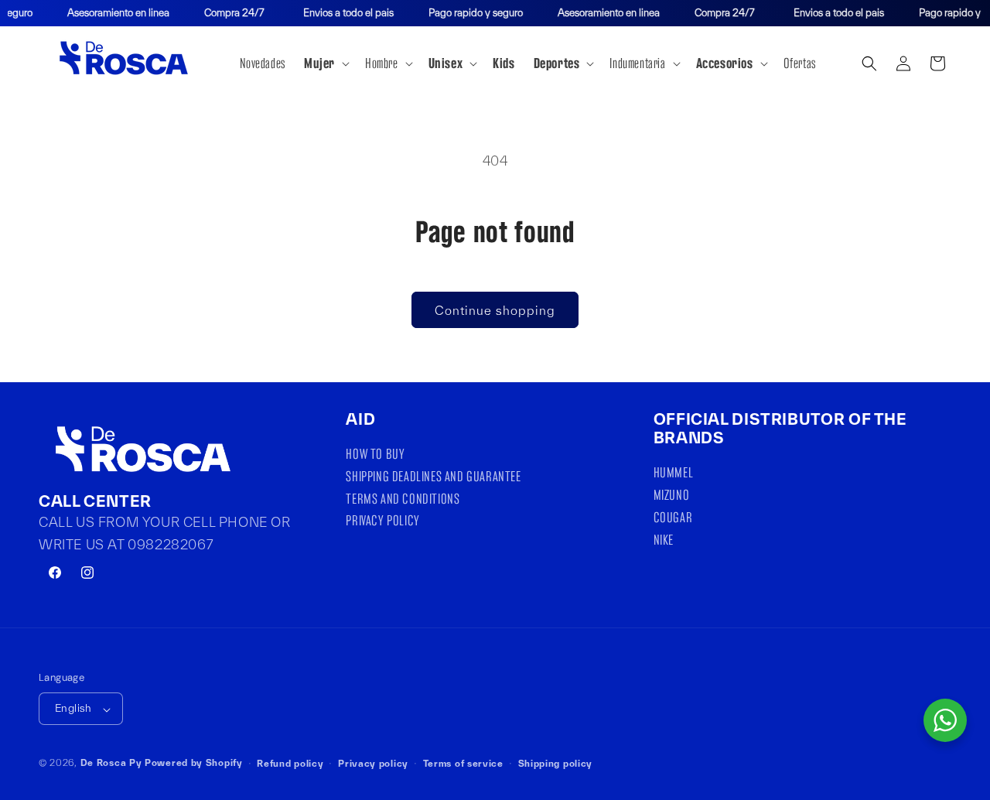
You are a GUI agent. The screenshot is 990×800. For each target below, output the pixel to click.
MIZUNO (672, 495)
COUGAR (673, 518)
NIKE (664, 539)
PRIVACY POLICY (382, 521)
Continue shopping (495, 310)
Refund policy (290, 763)
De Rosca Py (111, 763)
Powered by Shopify (194, 763)
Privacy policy (373, 763)
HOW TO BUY (375, 456)
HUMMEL (674, 475)
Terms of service (463, 763)
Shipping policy (555, 763)
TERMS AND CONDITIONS (402, 498)
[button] (325, 63)
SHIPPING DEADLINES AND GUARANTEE (433, 476)
